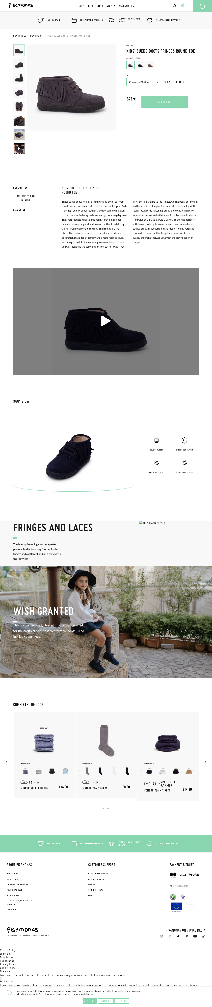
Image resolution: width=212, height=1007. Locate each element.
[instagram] (161, 936)
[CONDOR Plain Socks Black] (127, 771)
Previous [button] (6, 762)
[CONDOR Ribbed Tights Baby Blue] (65, 771)
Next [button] (70, 770)
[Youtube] (195, 936)
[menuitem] (81, 5)
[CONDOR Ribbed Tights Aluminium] (39, 771)
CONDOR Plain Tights (157, 790)
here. (92, 994)
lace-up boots (116, 242)
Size (128, 75)
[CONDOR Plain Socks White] (114, 771)
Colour (133, 58)
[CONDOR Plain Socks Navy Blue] (101, 771)
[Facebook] (170, 936)
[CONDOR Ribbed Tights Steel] (25, 771)
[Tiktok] (178, 936)
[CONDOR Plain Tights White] (163, 771)
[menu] (106, 5)
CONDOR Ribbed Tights (34, 788)
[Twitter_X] (186, 936)
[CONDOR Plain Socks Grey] (87, 771)
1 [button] (103, 808)
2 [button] (108, 808)
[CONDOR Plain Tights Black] (176, 771)
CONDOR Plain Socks (94, 788)
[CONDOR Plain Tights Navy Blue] (149, 771)
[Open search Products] (174, 5)
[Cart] (202, 6)
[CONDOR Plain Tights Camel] (189, 771)
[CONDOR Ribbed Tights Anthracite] (52, 771)
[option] (140, 65)
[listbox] (162, 66)
